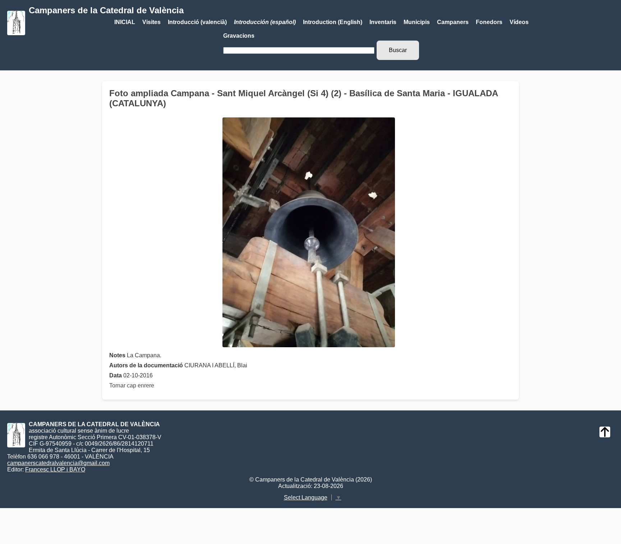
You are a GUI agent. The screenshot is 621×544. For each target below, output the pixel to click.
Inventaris (382, 22)
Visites (151, 22)
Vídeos (519, 22)
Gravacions (238, 36)
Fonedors (489, 22)
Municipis (417, 22)
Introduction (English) (332, 22)
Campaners (453, 22)
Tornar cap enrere (131, 385)
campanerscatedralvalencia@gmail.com (58, 463)
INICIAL (124, 22)
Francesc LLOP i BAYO (55, 469)
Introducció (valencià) (197, 22)
